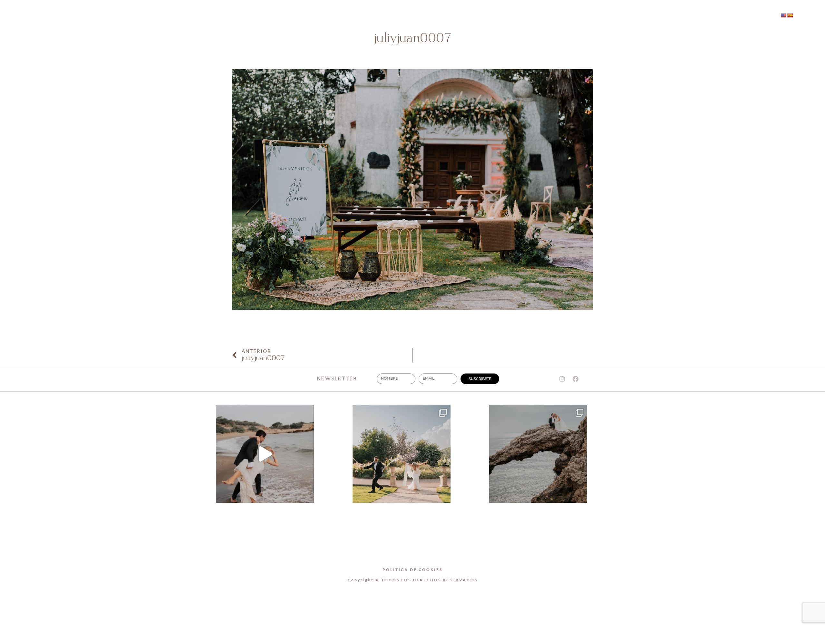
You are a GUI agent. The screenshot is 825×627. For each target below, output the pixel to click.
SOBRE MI (388, 16)
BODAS (428, 16)
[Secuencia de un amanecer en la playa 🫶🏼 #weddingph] (265, 454)
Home (348, 16)
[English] (783, 15)
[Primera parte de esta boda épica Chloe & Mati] (402, 454)
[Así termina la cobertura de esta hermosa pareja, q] (538, 454)
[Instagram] (659, 16)
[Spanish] (790, 15)
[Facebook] (672, 16)
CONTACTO (471, 16)
